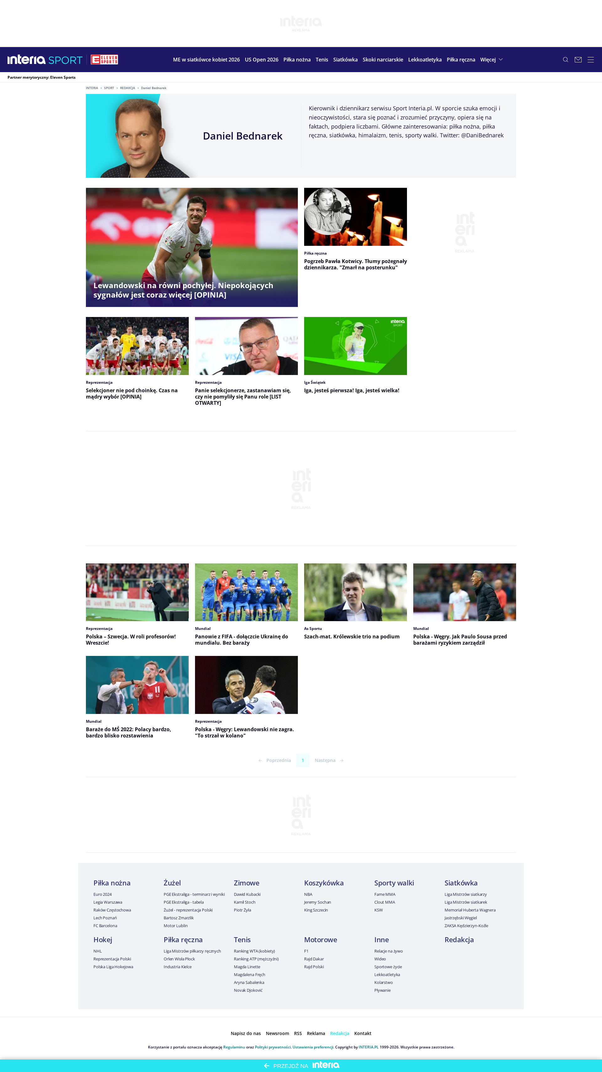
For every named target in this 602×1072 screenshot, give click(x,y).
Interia (92, 88)
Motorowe (320, 939)
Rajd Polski (314, 966)
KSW (378, 910)
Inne (381, 939)
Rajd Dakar (314, 959)
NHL (97, 951)
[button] (297, 59)
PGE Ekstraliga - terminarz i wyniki (194, 894)
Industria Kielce (178, 966)
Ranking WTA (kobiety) (254, 951)
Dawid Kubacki (247, 894)
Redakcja (127, 88)
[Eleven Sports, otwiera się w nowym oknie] (104, 60)
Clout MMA (384, 902)
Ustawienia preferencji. (313, 1047)
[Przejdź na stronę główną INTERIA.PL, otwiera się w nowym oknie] (27, 60)
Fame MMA (384, 894)
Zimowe (246, 882)
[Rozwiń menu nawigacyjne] (590, 59)
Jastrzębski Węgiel (461, 918)
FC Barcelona (105, 925)
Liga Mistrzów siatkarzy (466, 894)
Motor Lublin (175, 925)
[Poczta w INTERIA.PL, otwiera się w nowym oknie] (578, 59)
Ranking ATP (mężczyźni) (256, 959)
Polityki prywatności (273, 1047)
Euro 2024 (102, 894)
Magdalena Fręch (249, 974)
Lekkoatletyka (387, 974)
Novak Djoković (248, 990)
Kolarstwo (383, 982)
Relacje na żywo (388, 951)
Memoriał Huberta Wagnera (470, 910)
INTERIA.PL (369, 1047)
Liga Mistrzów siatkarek (466, 902)
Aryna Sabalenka (249, 982)
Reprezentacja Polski (112, 959)
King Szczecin (316, 910)
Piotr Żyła (242, 910)
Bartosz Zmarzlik (179, 918)
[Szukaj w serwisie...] (565, 59)
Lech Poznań (105, 918)
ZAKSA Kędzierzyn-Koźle (466, 925)
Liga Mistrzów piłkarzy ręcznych (192, 951)
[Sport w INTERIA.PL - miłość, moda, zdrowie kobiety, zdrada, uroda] (66, 60)
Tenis (242, 939)
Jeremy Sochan (317, 902)
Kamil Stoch (245, 902)
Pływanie (382, 990)
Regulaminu (234, 1047)
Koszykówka (324, 882)
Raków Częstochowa (112, 910)
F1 (306, 951)
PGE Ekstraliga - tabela (184, 902)
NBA (308, 894)
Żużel (172, 882)
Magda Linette (247, 966)
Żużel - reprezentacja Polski (188, 910)
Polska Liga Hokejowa (113, 966)
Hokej (102, 939)
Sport (109, 88)
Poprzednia (279, 760)
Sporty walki (394, 882)
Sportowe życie (388, 966)
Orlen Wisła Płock (179, 959)
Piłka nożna (111, 882)
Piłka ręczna (183, 939)
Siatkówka (461, 882)
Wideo (380, 959)
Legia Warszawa (107, 902)
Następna (325, 760)
